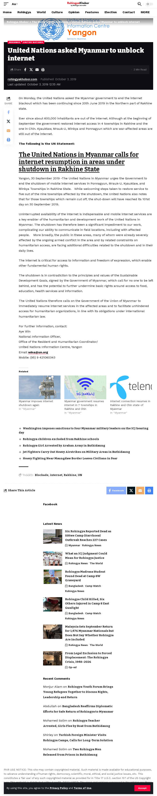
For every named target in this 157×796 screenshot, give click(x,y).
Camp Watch (93, 586)
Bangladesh (76, 586)
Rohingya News (91, 545)
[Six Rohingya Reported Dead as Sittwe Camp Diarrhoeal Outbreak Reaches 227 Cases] (52, 536)
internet (56, 475)
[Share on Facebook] (25, 70)
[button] (142, 788)
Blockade (41, 475)
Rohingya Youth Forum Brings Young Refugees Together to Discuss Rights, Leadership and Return (78, 692)
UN (80, 475)
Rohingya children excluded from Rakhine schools (61, 439)
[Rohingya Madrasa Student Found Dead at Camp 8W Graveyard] (52, 577)
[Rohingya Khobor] (78, 4)
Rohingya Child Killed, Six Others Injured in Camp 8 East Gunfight (87, 604)
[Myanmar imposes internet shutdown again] (40, 387)
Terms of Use (82, 788)
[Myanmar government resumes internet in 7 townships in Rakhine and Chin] (85, 387)
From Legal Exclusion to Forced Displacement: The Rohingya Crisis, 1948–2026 (88, 657)
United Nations (33, 42)
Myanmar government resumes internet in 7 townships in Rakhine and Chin (84, 405)
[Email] (37, 70)
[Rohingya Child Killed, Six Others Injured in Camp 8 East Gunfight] (52, 604)
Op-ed (73, 667)
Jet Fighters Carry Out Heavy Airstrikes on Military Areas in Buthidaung (76, 452)
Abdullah (50, 706)
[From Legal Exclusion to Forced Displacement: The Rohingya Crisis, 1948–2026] (52, 658)
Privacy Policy (59, 788)
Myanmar (14, 42)
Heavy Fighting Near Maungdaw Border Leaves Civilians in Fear (70, 458)
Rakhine (70, 475)
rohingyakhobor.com (22, 79)
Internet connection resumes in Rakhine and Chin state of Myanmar (130, 405)
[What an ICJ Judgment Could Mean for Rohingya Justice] (52, 558)
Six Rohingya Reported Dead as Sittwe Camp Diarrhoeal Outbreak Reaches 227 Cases (88, 536)
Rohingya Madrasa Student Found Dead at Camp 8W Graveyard (85, 576)
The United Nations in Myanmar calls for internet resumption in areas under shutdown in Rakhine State (79, 162)
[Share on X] (31, 70)
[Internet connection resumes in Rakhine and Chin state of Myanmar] (131, 387)
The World (96, 563)
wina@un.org (38, 352)
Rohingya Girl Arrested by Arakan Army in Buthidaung (64, 445)
